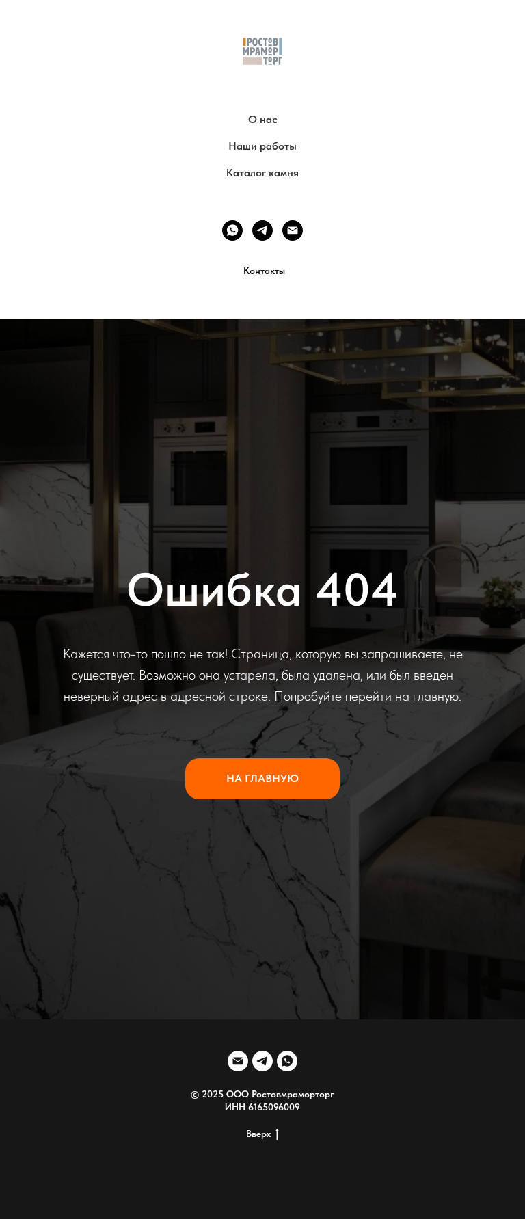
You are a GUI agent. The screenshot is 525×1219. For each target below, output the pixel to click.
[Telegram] (262, 230)
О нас (263, 119)
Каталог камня (262, 172)
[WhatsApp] (232, 230)
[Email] (292, 230)
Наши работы (262, 145)
